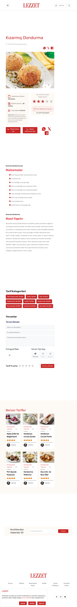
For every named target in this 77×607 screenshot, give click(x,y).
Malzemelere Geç (14, 130)
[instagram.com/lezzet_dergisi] (61, 597)
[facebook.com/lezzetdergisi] (56, 597)
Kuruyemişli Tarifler (14, 306)
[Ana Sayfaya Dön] (38, 575)
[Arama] (69, 5)
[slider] (42, 101)
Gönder (63, 531)
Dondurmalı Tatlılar (44, 301)
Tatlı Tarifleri (43, 296)
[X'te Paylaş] (48, 48)
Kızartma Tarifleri (30, 306)
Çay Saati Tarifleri (46, 306)
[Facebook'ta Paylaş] (52, 48)
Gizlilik (44, 583)
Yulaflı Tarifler (29, 301)
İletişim (21, 583)
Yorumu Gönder (47, 366)
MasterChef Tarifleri (14, 301)
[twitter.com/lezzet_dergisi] (65, 597)
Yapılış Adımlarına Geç (30, 130)
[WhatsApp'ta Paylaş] (44, 48)
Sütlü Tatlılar (31, 296)
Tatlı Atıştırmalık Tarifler (15, 296)
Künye (10, 583)
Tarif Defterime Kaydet (44, 109)
